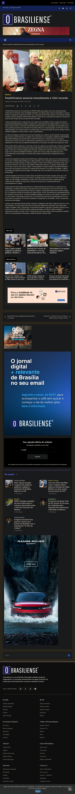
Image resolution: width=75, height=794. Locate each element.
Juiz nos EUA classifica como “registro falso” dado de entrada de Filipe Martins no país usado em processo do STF (59, 487)
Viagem (5, 750)
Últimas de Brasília (8, 703)
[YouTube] (35, 689)
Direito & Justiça (44, 709)
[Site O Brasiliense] (38, 106)
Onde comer (43, 747)
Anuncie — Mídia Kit (46, 775)
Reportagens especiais (9, 769)
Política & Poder (44, 706)
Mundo (42, 715)
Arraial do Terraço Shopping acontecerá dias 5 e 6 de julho (21, 317)
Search (69, 655)
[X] (30, 689)
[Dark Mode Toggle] (70, 789)
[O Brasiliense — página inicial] (21, 670)
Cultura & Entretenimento (49, 722)
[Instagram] (20, 689)
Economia (6, 725)
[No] (73, 789)
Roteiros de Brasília (45, 759)
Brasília (8, 94)
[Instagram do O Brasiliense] (17, 106)
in (34, 106)
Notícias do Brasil (45, 703)
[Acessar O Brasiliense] (37, 295)
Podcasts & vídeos (8, 781)
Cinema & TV (44, 728)
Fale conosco (44, 772)
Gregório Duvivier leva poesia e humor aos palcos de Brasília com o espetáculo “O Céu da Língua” (24, 524)
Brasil (42, 700)
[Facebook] (25, 689)
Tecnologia (6, 734)
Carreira (5, 737)
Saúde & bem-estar (8, 753)
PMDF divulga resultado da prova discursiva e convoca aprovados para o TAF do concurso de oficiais (24, 505)
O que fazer (43, 750)
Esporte (42, 737)
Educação (43, 712)
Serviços (42, 753)
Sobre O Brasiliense (45, 769)
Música (42, 731)
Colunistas (6, 778)
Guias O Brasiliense (47, 744)
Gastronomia (6, 747)
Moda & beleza (7, 756)
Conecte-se (43, 765)
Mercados (6, 731)
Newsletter (43, 778)
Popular (5, 712)
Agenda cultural (44, 725)
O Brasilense (27, 101)
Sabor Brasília (7, 715)
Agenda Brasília (19, 517)
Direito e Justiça (53, 480)
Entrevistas (6, 772)
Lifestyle (6, 744)
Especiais (6, 765)
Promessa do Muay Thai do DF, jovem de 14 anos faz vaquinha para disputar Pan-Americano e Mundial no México (58, 505)
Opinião (5, 775)
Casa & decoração (8, 759)
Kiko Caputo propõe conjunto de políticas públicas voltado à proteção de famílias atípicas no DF (23, 487)
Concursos (43, 756)
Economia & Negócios (10, 722)
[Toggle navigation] (5, 40)
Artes (41, 734)
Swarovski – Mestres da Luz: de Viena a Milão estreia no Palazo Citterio (56, 317)
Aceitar (38, 791)
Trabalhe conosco (45, 781)
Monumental (52, 499)
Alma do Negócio (8, 728)
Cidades (5, 709)
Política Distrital (19, 480)
